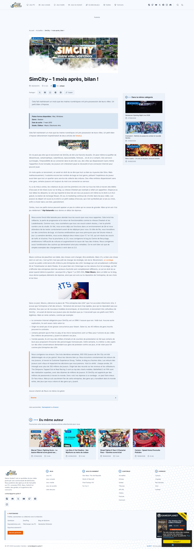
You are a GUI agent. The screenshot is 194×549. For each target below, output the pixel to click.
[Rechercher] (178, 5)
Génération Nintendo (45, 524)
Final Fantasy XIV (88, 482)
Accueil (31, 30)
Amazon (56, 407)
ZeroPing (26, 520)
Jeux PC (49, 475)
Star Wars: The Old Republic (91, 475)
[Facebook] (163, 4)
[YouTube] (156, 4)
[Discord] (170, 5)
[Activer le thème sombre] (182, 5)
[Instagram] (166, 4)
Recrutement (159, 482)
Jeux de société (51, 486)
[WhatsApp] (50, 92)
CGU (156, 486)
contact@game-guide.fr (13, 493)
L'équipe (158, 479)
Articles (121, 479)
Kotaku (78, 136)
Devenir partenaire (15, 532)
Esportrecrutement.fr (14, 527)
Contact (157, 475)
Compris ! (177, 541)
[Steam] (149, 4)
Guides (121, 482)
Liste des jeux (50, 489)
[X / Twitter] (159, 4)
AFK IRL (121, 489)
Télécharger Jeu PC (29, 524)
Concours (122, 500)
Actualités (39, 30)
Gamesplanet (46, 407)
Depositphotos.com (14, 524)
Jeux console (50, 479)
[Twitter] (40, 92)
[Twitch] (152, 4)
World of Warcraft (88, 479)
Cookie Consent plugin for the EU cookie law (177, 545)
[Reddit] (61, 92)
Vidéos (121, 493)
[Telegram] (55, 92)
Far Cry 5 (85, 486)
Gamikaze (11, 520)
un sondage (108, 260)
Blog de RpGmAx (44, 520)
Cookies (157, 489)
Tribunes (121, 486)
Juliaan (62, 86)
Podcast (121, 496)
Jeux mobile (50, 482)
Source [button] (33, 398)
